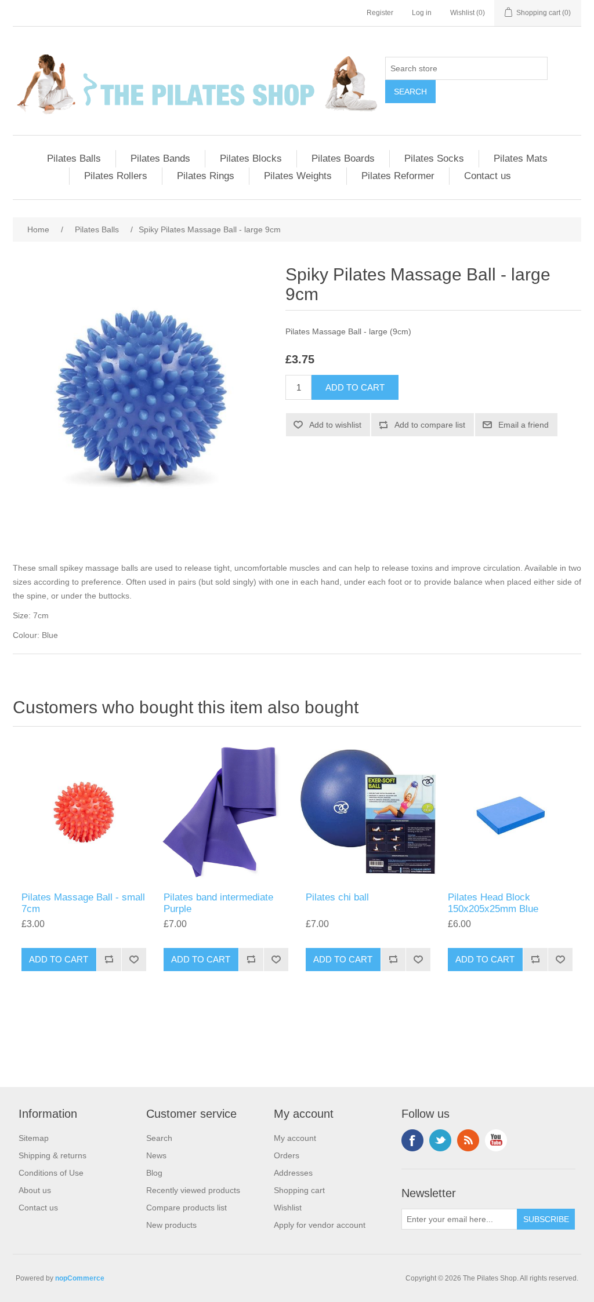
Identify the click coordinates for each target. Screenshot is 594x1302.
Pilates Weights (298, 175)
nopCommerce (79, 1278)
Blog (154, 1172)
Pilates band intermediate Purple (218, 903)
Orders (286, 1155)
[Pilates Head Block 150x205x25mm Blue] (510, 812)
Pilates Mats (521, 158)
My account (295, 1138)
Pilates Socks (434, 158)
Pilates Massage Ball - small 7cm (83, 903)
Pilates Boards (343, 158)
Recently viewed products (193, 1190)
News (156, 1155)
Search (159, 1138)
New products (171, 1225)
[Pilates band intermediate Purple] (226, 812)
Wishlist (288, 1207)
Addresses (293, 1172)
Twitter (440, 1140)
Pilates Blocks (251, 158)
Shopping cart (299, 1190)
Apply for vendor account (319, 1225)
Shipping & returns (52, 1155)
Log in (422, 13)
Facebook (412, 1140)
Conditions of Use (51, 1172)
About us (35, 1190)
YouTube (496, 1140)
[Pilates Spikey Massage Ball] (84, 812)
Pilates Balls (74, 158)
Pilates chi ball (337, 897)
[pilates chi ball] (368, 812)
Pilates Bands (160, 158)
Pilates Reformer (397, 175)
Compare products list (186, 1207)
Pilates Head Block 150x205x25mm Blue (493, 903)
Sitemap (34, 1138)
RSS (468, 1140)
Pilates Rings (205, 175)
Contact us (487, 175)
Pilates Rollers (115, 175)
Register (380, 13)
